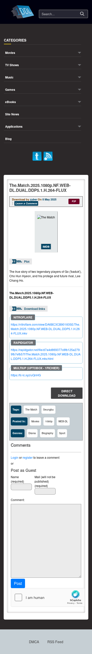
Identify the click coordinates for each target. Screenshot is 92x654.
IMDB (46, 246)
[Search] (82, 14)
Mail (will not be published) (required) (45, 481)
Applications (14, 127)
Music (9, 77)
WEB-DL (63, 421)
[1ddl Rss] (48, 155)
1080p (49, 421)
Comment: (18, 500)
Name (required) (17, 479)
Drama (32, 433)
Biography (47, 433)
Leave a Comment (26, 203)
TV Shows (12, 65)
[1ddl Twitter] (37, 155)
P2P (74, 201)
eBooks (10, 102)
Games (10, 90)
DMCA (34, 641)
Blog (8, 139)
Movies (10, 53)
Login (14, 457)
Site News (12, 114)
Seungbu (48, 409)
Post (18, 583)
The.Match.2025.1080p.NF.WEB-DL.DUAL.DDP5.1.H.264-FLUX (40, 187)
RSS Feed (55, 641)
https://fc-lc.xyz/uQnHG (26, 375)
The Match (31, 409)
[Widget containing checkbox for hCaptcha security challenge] (48, 597)
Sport (62, 433)
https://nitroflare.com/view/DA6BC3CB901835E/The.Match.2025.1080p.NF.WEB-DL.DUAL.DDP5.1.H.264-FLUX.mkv (45, 328)
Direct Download (67, 393)
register (28, 457)
